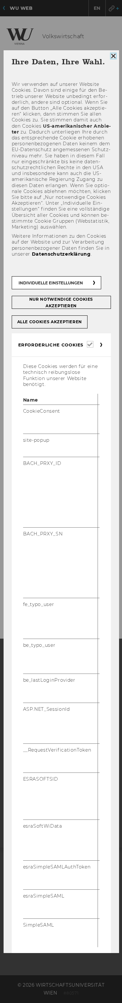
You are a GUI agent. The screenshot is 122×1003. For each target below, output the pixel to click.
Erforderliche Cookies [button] (50, 344)
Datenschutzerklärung (61, 254)
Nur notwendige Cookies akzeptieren (61, 302)
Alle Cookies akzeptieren (49, 321)
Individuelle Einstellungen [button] (50, 282)
